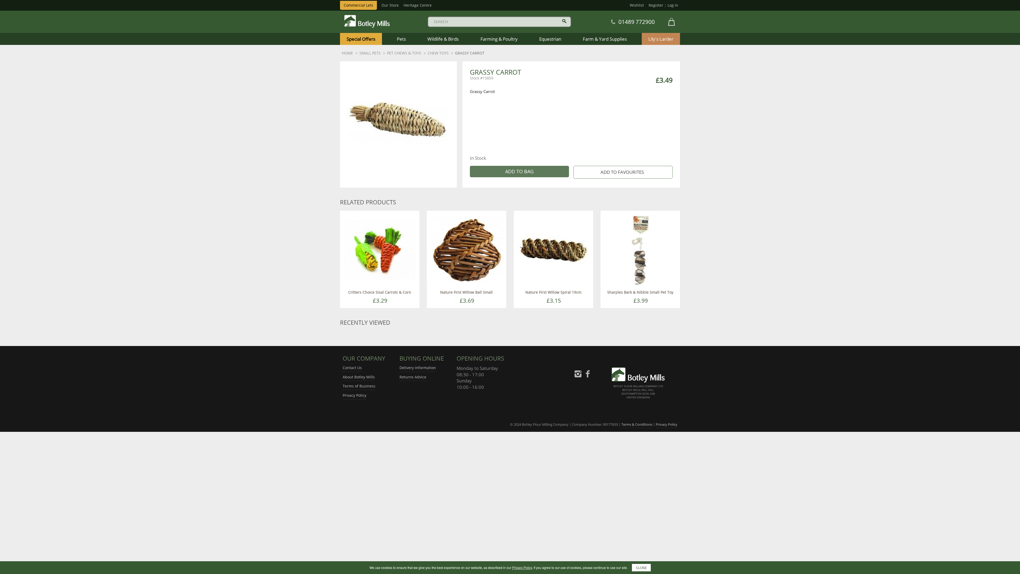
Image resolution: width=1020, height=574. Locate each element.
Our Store (390, 5)
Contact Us (352, 367)
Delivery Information (418, 367)
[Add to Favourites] (623, 172)
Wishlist (637, 5)
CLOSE (641, 567)
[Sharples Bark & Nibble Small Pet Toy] (640, 249)
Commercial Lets (358, 5)
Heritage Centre (417, 5)
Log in (673, 5)
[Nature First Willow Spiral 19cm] (553, 249)
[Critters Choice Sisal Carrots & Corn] (380, 249)
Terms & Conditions (636, 424)
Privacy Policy (354, 395)
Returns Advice (413, 376)
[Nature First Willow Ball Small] (467, 249)
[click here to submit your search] (564, 21)
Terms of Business (359, 386)
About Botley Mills (359, 376)
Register (656, 5)
